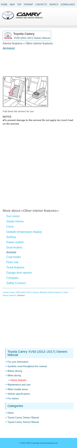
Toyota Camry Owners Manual (23, 417)
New (12, 4)
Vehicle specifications (19, 393)
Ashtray (11, 237)
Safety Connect (16, 283)
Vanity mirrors (15, 221)
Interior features (55, 292)
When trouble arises (18, 389)
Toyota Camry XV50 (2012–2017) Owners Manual (24, 292)
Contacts (41, 4)
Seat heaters (14, 247)
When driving (14, 375)
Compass (12, 277)
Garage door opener (19, 272)
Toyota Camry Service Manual (23, 422)
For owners (13, 398)
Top (19, 4)
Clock (10, 226)
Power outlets (15, 242)
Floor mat (12, 262)
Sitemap (28, 4)
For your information (18, 361)
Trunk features (15, 267)
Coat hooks (13, 257)
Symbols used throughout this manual (27, 366)
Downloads (68, 4)
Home (4, 4)
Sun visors (13, 216)
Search (53, 4)
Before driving (15, 371)
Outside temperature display (24, 231)
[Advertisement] (38, 63)
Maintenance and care (19, 384)
